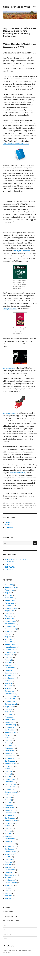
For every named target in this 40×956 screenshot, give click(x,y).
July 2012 (8, 826)
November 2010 (10, 877)
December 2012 (10, 813)
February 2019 (10, 644)
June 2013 (8, 797)
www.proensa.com (10, 309)
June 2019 (8, 634)
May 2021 (8, 593)
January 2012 (9, 841)
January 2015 (9, 753)
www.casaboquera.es (17, 473)
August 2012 (9, 823)
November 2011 (10, 846)
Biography (7, 934)
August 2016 (9, 707)
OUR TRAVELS (10, 562)
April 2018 (8, 662)
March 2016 (9, 717)
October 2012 (10, 818)
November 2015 (10, 727)
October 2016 (10, 701)
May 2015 (8, 743)
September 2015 (11, 732)
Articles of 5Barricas (10, 916)
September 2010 (11, 883)
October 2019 (10, 626)
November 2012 (10, 815)
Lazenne (32, 503)
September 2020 (11, 608)
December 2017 (10, 673)
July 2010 (8, 888)
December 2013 (10, 784)
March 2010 (9, 898)
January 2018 (9, 670)
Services (6, 939)
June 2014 (8, 771)
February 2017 (10, 691)
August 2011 (9, 854)
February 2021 (10, 600)
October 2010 (10, 880)
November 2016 (11, 699)
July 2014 (8, 769)
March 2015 (9, 748)
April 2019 (8, 639)
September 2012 (11, 820)
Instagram (9, 527)
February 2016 (10, 719)
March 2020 (9, 618)
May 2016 (8, 712)
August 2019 (9, 631)
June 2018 (8, 657)
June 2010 (8, 890)
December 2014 (10, 756)
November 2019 (11, 624)
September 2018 (11, 652)
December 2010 (10, 875)
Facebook (8, 522)
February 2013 (10, 808)
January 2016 (10, 722)
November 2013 (10, 787)
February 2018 (10, 668)
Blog (5, 930)
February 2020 (10, 621)
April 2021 (8, 595)
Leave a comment (26, 507)
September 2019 (11, 629)
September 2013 (11, 792)
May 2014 (8, 774)
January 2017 (9, 694)
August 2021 (9, 590)
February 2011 (10, 870)
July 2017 (8, 681)
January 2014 (9, 782)
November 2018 (10, 647)
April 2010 (8, 896)
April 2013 (8, 802)
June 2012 (8, 828)
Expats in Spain (9, 912)
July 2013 (8, 795)
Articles (25, 503)
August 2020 (9, 611)
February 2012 (10, 839)
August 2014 (9, 766)
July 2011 (8, 857)
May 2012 (8, 831)
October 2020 (10, 605)
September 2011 (11, 852)
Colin (7, 503)
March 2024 (9, 585)
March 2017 (9, 688)
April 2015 (8, 745)
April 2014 (8, 776)
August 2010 (9, 885)
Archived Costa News (11, 921)
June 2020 (8, 613)
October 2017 (10, 678)
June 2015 (8, 740)
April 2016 (8, 714)
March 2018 (9, 665)
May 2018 (8, 660)
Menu (34, 6)
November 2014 (10, 758)
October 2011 (9, 849)
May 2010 (8, 893)
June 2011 (8, 859)
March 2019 (9, 642)
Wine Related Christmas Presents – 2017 (19, 46)
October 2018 (10, 650)
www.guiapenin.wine (22, 251)
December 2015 (10, 725)
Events (5, 925)
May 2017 (8, 683)
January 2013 (9, 810)
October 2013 (10, 789)
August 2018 (9, 655)
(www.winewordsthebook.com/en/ (16, 144)
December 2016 (10, 696)
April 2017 (8, 686)
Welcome (6, 907)
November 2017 (10, 675)
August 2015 (9, 735)
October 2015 (10, 730)
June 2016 (8, 709)
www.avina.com (9, 368)
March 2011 (9, 867)
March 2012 (9, 836)
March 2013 (9, 805)
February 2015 (10, 751)
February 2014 (10, 779)
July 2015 (8, 738)
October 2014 (10, 761)
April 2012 (8, 833)
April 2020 (9, 616)
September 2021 (11, 587)
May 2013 (8, 800)
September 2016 (11, 704)
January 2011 (9, 872)
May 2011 (8, 862)
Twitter (7, 525)
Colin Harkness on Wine (16, 7)
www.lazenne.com (9, 413)
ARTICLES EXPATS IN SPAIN (15, 559)
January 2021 (9, 603)
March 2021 (9, 598)
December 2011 (10, 844)
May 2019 (8, 637)
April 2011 (8, 865)
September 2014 (11, 764)
